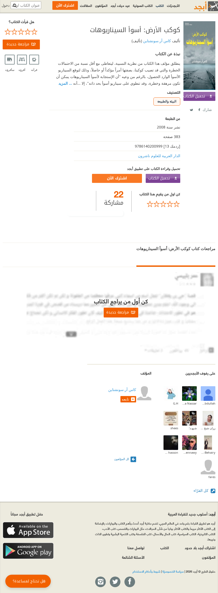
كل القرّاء (201, 490)
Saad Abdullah (208, 403)
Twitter (191, 108)
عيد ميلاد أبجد (120, 5)
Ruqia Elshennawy (189, 452)
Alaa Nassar (189, 403)
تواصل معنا (135, 547)
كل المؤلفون (121, 459)
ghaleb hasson (171, 452)
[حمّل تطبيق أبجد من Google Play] (28, 551)
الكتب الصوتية (143, 5)
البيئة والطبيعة (166, 101)
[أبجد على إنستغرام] (100, 582)
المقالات (86, 5)
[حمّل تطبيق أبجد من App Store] (28, 530)
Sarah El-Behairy (208, 452)
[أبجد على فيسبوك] (129, 582)
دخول (6, 5)
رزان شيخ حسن (208, 428)
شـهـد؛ (193, 428)
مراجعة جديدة (18, 44)
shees (174, 428)
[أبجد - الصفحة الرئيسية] (199, 6)
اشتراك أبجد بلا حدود (200, 547)
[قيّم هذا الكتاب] (160, 204)
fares (211, 477)
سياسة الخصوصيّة (173, 571)
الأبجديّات (173, 5)
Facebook (199, 108)
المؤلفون (101, 5)
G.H (175, 403)
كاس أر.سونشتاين (156, 40)
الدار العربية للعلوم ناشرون (159, 155)
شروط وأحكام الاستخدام (146, 571)
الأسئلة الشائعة (133, 557)
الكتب (160, 5)
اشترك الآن (117, 178)
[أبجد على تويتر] (114, 582)
